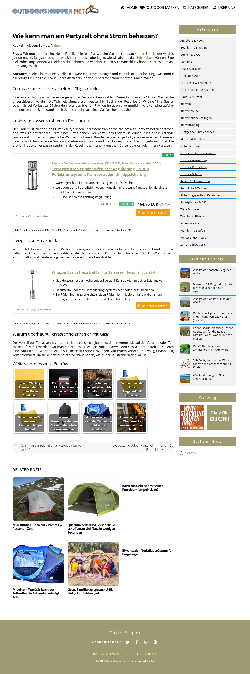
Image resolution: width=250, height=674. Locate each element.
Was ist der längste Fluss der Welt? (212, 300)
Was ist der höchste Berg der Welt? (212, 271)
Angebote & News (192, 40)
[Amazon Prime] (164, 204)
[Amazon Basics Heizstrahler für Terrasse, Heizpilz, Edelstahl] (32, 285)
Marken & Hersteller (193, 139)
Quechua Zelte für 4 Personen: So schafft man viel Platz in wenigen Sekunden (91, 529)
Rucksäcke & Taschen (194, 188)
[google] (146, 642)
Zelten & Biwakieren (193, 244)
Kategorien (198, 7)
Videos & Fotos (189, 223)
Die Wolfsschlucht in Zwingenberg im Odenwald (211, 347)
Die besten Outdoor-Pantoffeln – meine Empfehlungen (139, 447)
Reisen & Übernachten (195, 181)
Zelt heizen (145, 57)
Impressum (150, 654)
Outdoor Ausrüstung (193, 160)
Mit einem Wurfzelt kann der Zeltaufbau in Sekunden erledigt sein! (36, 593)
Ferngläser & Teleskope (195, 83)
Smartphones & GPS (193, 202)
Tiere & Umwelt (190, 209)
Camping (186, 61)
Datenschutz (132, 654)
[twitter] (127, 642)
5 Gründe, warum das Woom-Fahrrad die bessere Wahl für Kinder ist (212, 364)
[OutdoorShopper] (56, 13)
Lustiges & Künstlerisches (197, 132)
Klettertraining (190, 125)
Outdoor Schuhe (191, 174)
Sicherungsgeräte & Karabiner (200, 195)
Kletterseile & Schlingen (196, 118)
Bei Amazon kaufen (154, 213)
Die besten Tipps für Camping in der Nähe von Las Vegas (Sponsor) (212, 316)
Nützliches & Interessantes (198, 153)
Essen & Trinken (191, 69)
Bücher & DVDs (190, 54)
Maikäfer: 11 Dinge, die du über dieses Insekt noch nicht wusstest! (214, 287)
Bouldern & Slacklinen (194, 47)
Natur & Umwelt (191, 146)
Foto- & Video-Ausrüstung (197, 90)
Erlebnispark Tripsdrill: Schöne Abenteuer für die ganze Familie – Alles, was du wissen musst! (213, 333)
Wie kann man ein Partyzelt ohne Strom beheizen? (85, 35)
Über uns (226, 7)
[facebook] (137, 642)
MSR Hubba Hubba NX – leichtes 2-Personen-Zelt (37, 527)
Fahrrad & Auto (190, 76)
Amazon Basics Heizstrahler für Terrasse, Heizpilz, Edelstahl (105, 272)
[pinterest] (155, 642)
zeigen (57, 45)
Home (131, 7)
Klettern (185, 104)
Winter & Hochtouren (194, 237)
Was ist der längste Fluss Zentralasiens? (209, 377)
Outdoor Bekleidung (193, 167)
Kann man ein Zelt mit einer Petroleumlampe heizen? (51, 447)
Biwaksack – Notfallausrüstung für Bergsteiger (147, 552)
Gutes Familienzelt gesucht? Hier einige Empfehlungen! (91, 591)
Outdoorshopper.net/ (115, 660)
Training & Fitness (192, 216)
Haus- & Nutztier (191, 97)
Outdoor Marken (162, 7)
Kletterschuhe (189, 111)
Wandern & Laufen (192, 230)
